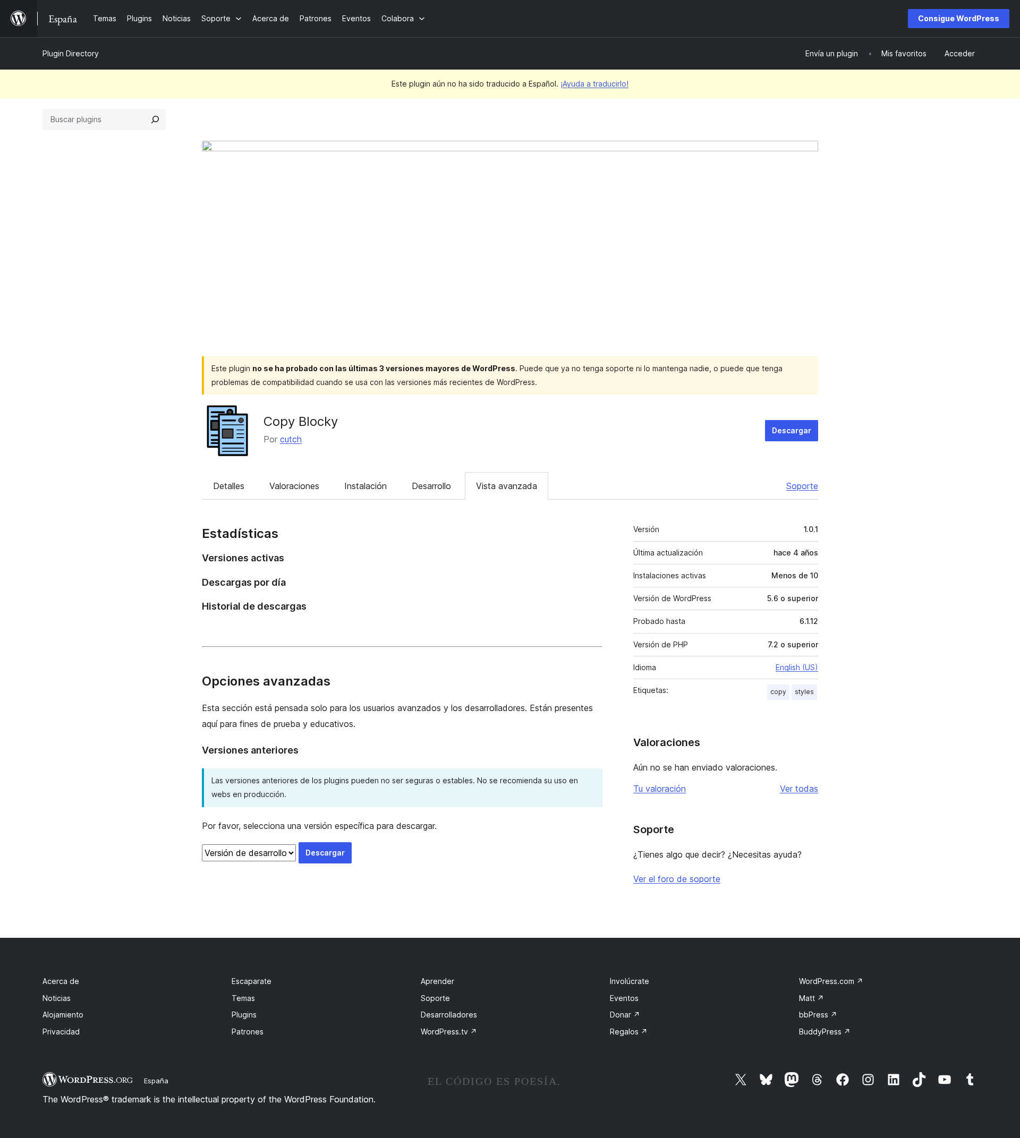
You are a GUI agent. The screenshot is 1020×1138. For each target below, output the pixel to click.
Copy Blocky (301, 421)
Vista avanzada (506, 486)
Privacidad (61, 1031)
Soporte (802, 486)
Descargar (791, 430)
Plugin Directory (70, 53)
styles (804, 692)
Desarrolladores (449, 1014)
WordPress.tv (449, 1031)
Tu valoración (659, 788)
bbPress (818, 1014)
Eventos (624, 998)
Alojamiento (62, 1014)
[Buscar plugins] (155, 119)
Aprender (437, 981)
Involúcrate (629, 981)
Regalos (629, 1031)
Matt (811, 998)
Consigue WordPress (958, 18)
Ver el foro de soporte (676, 879)
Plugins (244, 1014)
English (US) (797, 667)
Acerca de (60, 981)
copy (778, 692)
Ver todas (799, 788)
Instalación (365, 486)
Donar (625, 1014)
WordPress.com (831, 981)
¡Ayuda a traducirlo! (594, 83)
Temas (243, 998)
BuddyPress (825, 1031)
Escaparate (251, 981)
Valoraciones (294, 486)
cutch (291, 439)
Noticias (56, 998)
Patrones (248, 1031)
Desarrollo (431, 486)
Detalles (228, 486)
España (156, 1080)
